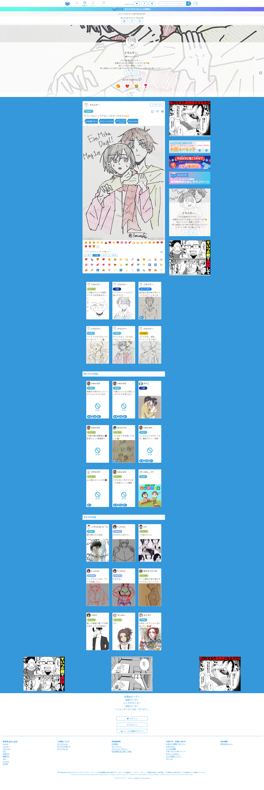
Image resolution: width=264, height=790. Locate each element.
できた (88, 111)
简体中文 (6, 754)
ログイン (133, 718)
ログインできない (172, 754)
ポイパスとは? (62, 749)
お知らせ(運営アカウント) (176, 744)
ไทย (4, 759)
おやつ (105, 255)
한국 (4, 751)
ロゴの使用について (173, 756)
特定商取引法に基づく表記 (121, 751)
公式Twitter (170, 746)
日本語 (5, 764)
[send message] (139, 79)
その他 (113, 255)
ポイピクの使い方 (63, 746)
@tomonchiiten (133, 56)
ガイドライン (117, 746)
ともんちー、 (132, 52)
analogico (137, 778)
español (6, 746)
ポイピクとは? (62, 744)
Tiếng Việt (6, 749)
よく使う (88, 255)
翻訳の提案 (13, 741)
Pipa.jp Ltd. (146, 778)
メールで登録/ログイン (133, 731)
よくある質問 (171, 749)
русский (6, 761)
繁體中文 (6, 756)
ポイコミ (169, 759)
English (5, 744)
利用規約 (115, 744)
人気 (96, 255)
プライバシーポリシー (120, 749)
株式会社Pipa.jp (226, 744)
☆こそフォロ (132, 73)
